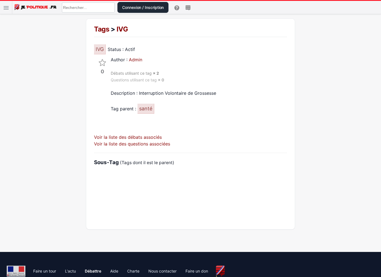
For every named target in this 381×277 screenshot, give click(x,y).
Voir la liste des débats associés (128, 137)
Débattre (93, 271)
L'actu (70, 271)
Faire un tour (44, 271)
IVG (122, 29)
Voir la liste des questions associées (132, 144)
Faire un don (196, 271)
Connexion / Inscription (143, 7)
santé (145, 108)
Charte (133, 271)
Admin (135, 59)
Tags (101, 29)
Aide (114, 271)
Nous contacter (162, 271)
